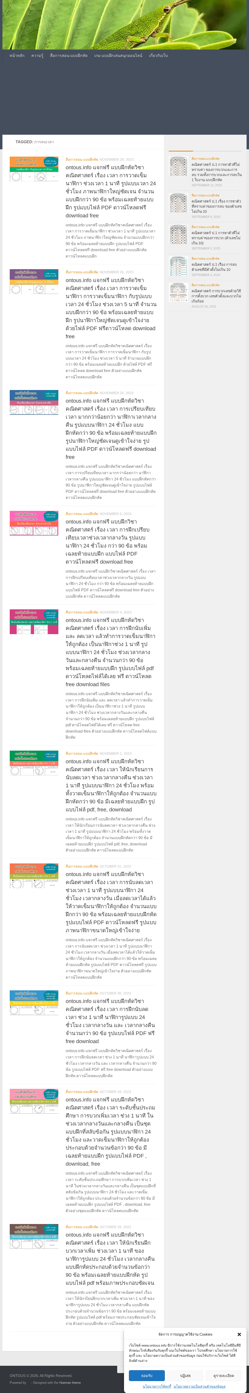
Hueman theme (70, 1382)
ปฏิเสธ (185, 1376)
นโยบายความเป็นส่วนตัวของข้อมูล (200, 1386)
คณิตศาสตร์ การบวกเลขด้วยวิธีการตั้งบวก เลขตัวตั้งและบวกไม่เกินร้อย (216, 296)
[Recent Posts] (181, 146)
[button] (239, 1334)
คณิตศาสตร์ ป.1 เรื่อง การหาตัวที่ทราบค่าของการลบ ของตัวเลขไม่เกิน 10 (217, 206)
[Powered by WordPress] (28, 1382)
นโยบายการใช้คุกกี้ (157, 1386)
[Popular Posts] (205, 146)
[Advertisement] (124, 98)
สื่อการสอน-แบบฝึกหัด (69, 55)
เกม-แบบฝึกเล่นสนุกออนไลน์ (118, 55)
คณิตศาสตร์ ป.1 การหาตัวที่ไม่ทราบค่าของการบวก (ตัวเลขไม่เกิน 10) (216, 238)
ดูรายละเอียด (223, 1376)
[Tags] (229, 146)
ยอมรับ (146, 1376)
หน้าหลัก (17, 55)
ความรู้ (37, 55)
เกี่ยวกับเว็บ (158, 55)
